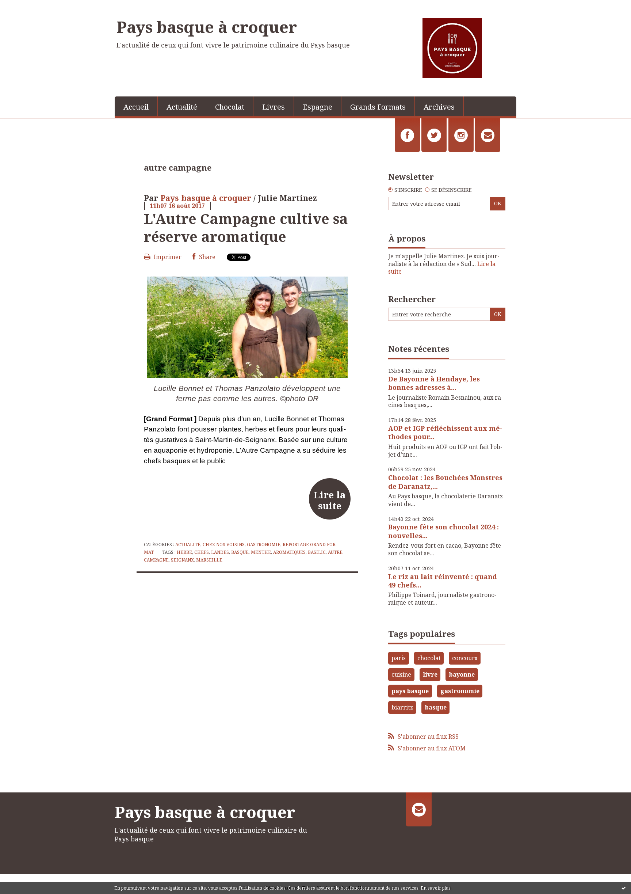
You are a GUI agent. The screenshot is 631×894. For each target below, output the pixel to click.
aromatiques (289, 552)
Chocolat (229, 107)
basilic (317, 552)
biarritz (402, 707)
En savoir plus (436, 888)
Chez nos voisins (224, 544)
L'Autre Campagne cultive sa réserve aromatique (246, 227)
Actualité (182, 107)
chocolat (429, 658)
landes (220, 552)
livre (430, 674)
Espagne (317, 107)
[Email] (487, 135)
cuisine (401, 674)
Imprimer (166, 257)
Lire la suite (329, 500)
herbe (184, 552)
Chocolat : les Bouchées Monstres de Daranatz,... (445, 481)
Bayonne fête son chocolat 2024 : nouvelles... (443, 531)
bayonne (462, 674)
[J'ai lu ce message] (624, 888)
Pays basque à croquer (206, 27)
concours (464, 658)
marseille (209, 560)
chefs (201, 552)
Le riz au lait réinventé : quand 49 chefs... (442, 580)
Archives (439, 107)
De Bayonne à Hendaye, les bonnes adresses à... (434, 383)
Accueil (136, 107)
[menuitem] (136, 106)
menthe (261, 552)
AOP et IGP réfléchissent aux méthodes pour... (445, 432)
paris (398, 658)
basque (240, 552)
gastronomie (459, 691)
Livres (273, 107)
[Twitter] (434, 135)
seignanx (182, 560)
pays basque (410, 691)
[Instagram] (461, 135)
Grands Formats (378, 107)
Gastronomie (263, 544)
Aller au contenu (27, 7)
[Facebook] (407, 135)
